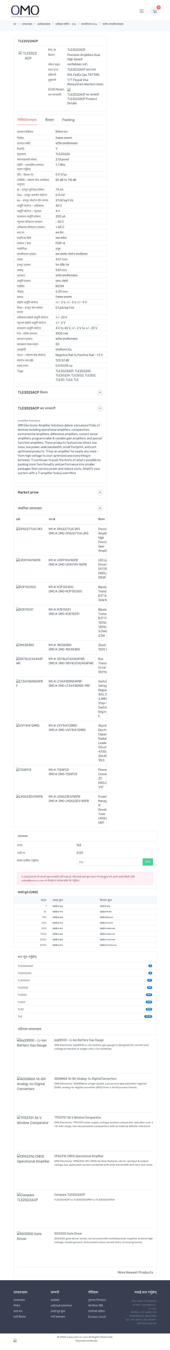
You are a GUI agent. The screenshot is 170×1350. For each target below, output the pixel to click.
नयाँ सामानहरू (58, 1317)
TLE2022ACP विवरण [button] (33, 392)
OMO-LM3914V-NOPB (72, 564)
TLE (20, 1016)
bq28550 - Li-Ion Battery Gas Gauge (79, 1040)
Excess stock (97, 1317)
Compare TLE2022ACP (69, 1195)
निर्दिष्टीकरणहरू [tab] (27, 120)
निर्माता (16, 1305)
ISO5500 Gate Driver (68, 1233)
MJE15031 (64, 609)
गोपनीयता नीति (95, 1305)
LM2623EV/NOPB (68, 796)
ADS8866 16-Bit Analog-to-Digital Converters (85, 1079)
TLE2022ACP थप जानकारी (83, 94)
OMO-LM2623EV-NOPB (73, 801)
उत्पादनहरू (27, 24)
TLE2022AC (25, 973)
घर (14, 24)
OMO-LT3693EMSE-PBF (74, 686)
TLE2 (21, 1009)
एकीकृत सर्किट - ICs (66, 24)
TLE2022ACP (25, 965)
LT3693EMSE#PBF (69, 681)
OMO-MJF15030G (70, 591)
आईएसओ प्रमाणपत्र (61, 1305)
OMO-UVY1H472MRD (72, 730)
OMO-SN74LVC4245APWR (75, 663)
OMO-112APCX (67, 774)
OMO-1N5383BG (69, 649)
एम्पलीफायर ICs (89, 24)
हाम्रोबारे (55, 1300)
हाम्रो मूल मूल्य (58, 1311)
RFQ (147, 861)
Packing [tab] (68, 120)
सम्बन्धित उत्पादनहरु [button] (30, 508)
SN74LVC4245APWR (71, 659)
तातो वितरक (19, 1317)
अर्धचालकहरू (43, 24)
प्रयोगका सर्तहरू (96, 1311)
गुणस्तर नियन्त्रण (97, 1300)
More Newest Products (135, 1272)
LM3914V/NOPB (67, 560)
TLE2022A (24, 980)
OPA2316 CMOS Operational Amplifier (78, 1156)
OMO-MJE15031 (68, 614)
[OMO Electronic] (25, 11)
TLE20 (21, 1002)
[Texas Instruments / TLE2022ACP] (28, 56)
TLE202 (22, 994)
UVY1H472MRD (67, 725)
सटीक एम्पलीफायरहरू (112, 24)
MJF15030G (65, 587)
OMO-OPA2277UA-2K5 (73, 533)
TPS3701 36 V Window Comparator (77, 1117)
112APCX (63, 770)
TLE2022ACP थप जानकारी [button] (36, 408)
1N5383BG (64, 645)
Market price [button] (28, 492)
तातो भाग (17, 1311)
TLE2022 (23, 987)
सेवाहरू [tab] (49, 120)
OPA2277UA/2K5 (68, 529)
